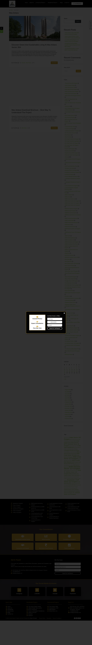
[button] (64, 313)
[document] (46, 322)
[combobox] (48, 322)
